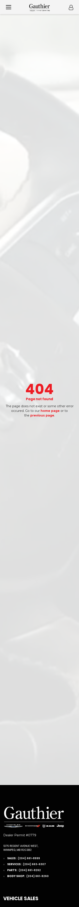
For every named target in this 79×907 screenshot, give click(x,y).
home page (50, 411)
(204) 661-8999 (29, 858)
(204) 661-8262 (30, 870)
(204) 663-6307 (34, 864)
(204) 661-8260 (37, 876)
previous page (42, 415)
